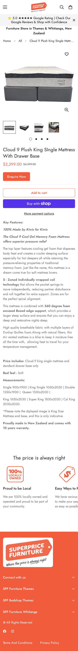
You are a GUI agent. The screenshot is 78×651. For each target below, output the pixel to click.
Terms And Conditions (17, 642)
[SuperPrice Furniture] (39, 7)
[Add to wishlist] (66, 54)
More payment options (39, 213)
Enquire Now (16, 176)
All (20, 41)
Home (7, 41)
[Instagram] (12, 631)
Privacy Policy (49, 642)
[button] (70, 7)
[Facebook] (4, 631)
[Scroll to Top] (71, 630)
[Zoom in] (66, 109)
